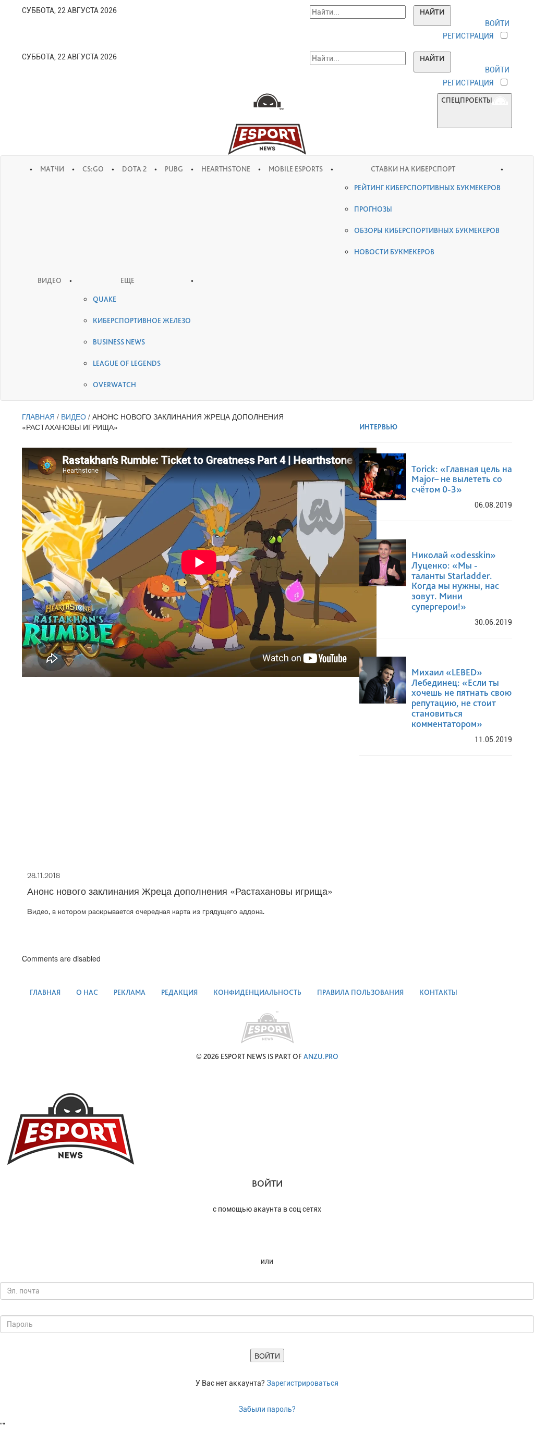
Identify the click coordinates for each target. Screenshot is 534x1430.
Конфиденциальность (257, 992)
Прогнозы (373, 209)
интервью (379, 427)
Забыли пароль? (267, 1409)
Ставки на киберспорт (413, 169)
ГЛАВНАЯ (38, 416)
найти (432, 12)
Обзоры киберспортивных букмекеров (427, 230)
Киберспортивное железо (142, 320)
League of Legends (127, 363)
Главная (45, 992)
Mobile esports (296, 169)
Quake (104, 299)
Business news (119, 342)
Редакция (179, 992)
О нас (87, 992)
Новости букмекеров (394, 252)
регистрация (468, 36)
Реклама (129, 992)
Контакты (438, 992)
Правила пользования (360, 992)
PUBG (174, 169)
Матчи (52, 169)
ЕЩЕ (127, 280)
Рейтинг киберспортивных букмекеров (427, 187)
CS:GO (93, 169)
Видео (50, 280)
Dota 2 (134, 169)
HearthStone (225, 169)
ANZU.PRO (321, 1056)
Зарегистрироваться (302, 1383)
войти (497, 23)
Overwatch (114, 384)
